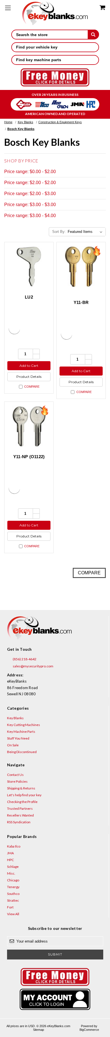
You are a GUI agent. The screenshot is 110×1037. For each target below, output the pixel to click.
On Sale (13, 745)
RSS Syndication (18, 822)
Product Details (28, 376)
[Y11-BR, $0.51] (81, 266)
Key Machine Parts (21, 731)
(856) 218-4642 (24, 659)
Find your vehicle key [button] (37, 47)
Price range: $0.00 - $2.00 (30, 171)
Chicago (13, 880)
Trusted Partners (20, 808)
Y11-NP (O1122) (29, 456)
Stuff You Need (18, 738)
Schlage (13, 866)
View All (13, 914)
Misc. (11, 873)
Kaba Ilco (13, 846)
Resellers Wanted (20, 815)
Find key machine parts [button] (38, 60)
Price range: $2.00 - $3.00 (30, 193)
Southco (13, 894)
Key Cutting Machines (23, 725)
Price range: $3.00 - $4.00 (30, 215)
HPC (10, 860)
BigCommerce (89, 1029)
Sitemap (38, 1029)
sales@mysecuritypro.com (32, 666)
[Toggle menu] (8, 8)
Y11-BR (81, 302)
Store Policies (17, 781)
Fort (10, 907)
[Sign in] (55, 999)
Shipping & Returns (21, 788)
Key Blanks (15, 718)
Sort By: (59, 232)
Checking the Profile (22, 802)
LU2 (29, 297)
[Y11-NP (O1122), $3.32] (29, 426)
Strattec (13, 900)
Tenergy (13, 887)
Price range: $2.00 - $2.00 (30, 182)
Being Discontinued (22, 752)
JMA (10, 853)
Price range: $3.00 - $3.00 (30, 204)
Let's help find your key (24, 795)
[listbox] (86, 232)
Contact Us (15, 775)
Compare (31, 386)
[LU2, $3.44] (29, 266)
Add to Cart (28, 365)
